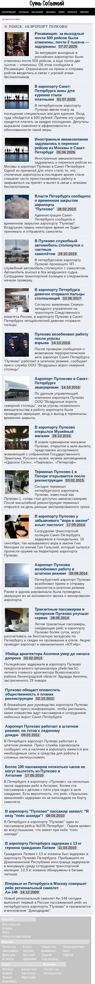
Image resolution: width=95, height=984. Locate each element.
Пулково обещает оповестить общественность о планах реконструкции (32, 694)
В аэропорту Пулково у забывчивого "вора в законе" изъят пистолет (62, 520)
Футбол (7, 969)
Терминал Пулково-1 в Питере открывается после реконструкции (60, 475)
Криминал (48, 951)
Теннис (7, 977)
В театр (7, 959)
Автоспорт (29, 973)
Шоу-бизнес (37, 12)
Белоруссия (52, 973)
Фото (6, 932)
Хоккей (7, 973)
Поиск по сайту (12, 19)
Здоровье (50, 12)
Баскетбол (29, 969)
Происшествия (73, 947)
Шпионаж (72, 12)
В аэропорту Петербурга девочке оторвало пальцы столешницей (60, 293)
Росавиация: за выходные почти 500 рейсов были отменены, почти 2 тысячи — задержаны (62, 40)
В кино (27, 947)
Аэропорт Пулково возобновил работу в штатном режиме (54, 569)
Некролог (84, 12)
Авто (66, 951)
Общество (48, 947)
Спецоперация (9, 12)
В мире (7, 928)
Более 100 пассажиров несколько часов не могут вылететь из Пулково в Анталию (45, 771)
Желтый (29, 955)
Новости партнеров (16, 936)
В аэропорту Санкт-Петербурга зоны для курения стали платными (55, 92)
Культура (8, 955)
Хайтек (68, 955)
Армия (62, 12)
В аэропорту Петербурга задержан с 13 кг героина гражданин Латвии (43, 845)
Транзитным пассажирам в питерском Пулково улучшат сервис (62, 613)
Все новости (11, 924)
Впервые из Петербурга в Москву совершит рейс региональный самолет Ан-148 (46, 887)
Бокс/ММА (9, 981)
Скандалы (24, 12)
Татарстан (51, 969)
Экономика (10, 951)
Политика (9, 947)
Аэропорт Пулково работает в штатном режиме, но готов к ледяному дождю (41, 730)
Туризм (46, 955)
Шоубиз (28, 951)
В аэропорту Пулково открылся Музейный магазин (55, 431)
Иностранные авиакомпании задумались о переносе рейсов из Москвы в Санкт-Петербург (61, 145)
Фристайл (29, 977)
